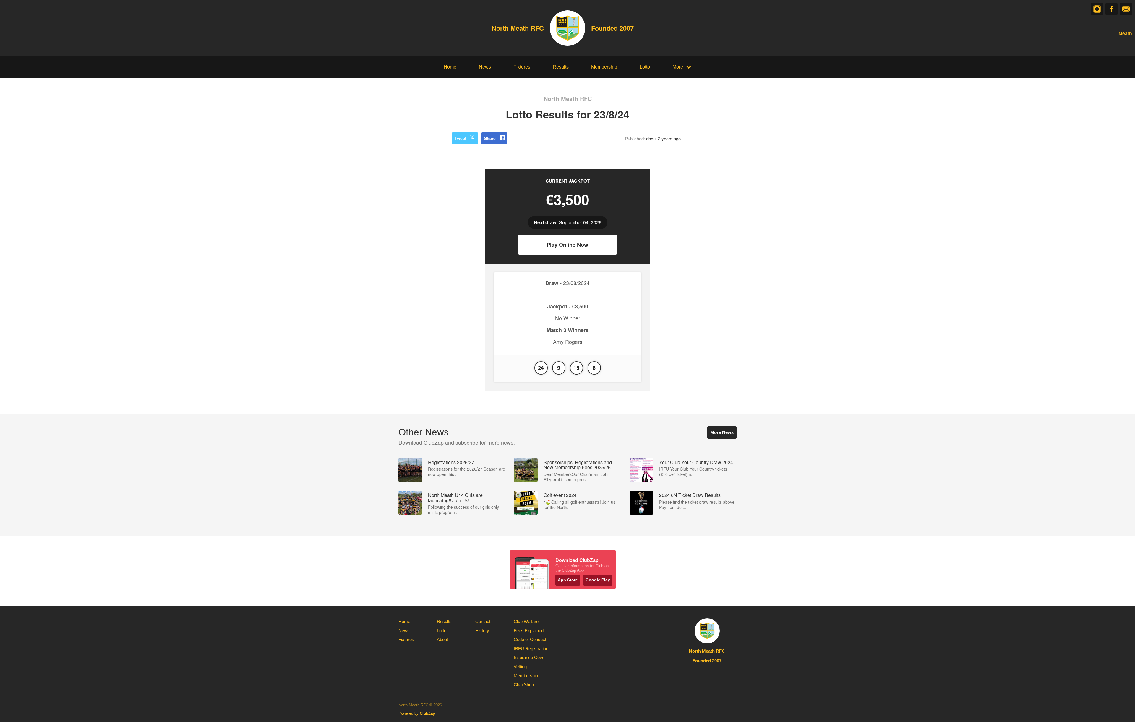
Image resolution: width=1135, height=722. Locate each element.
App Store (568, 580)
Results (561, 66)
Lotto (645, 66)
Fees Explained (529, 630)
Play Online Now (567, 244)
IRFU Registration (531, 648)
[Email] (1126, 9)
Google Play (598, 580)
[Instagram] (1097, 9)
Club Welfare (526, 621)
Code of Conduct (530, 639)
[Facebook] (1111, 9)
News (485, 66)
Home (450, 66)
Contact (482, 621)
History (482, 630)
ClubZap (427, 713)
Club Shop (524, 684)
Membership (604, 66)
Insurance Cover (530, 657)
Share (490, 138)
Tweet (460, 138)
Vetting (520, 666)
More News (722, 432)
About (442, 639)
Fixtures (521, 66)
